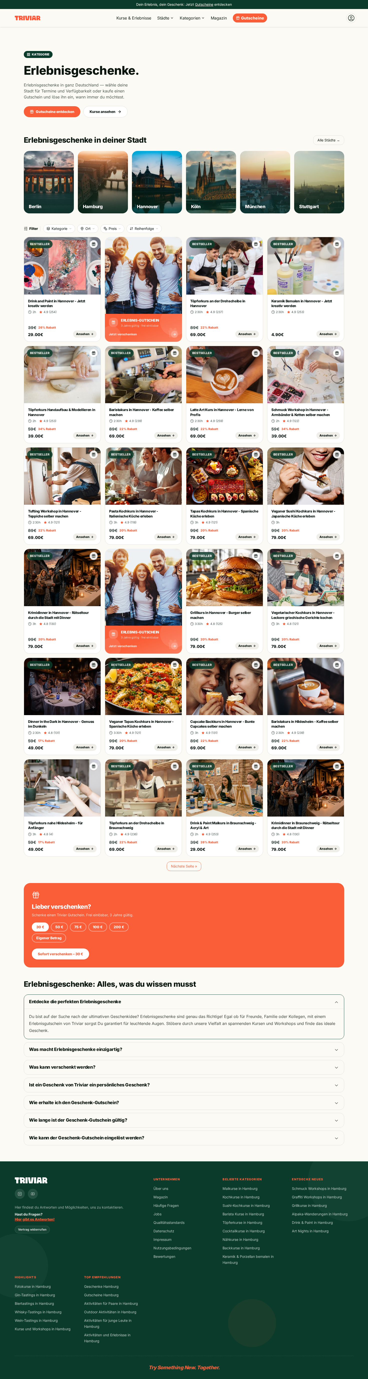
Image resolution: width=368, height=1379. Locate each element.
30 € (40, 927)
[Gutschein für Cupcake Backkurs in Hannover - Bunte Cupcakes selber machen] (256, 665)
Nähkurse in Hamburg (240, 1239)
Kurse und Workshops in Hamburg (43, 1329)
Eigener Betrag (49, 938)
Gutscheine (252, 17)
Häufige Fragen (166, 1205)
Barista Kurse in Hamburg (243, 1214)
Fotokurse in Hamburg (33, 1286)
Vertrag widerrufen (32, 1229)
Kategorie (59, 228)
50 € (59, 927)
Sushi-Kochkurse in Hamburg (246, 1205)
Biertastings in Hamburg (34, 1303)
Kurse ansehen (102, 111)
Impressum (162, 1239)
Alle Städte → (328, 140)
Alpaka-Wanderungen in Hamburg (320, 1214)
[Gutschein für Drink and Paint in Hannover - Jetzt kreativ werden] (94, 244)
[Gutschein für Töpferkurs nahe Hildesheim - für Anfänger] (94, 766)
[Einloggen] (351, 18)
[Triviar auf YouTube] (33, 1194)
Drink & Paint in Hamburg (312, 1222)
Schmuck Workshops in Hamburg (319, 1188)
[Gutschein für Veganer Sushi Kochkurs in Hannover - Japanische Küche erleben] (337, 455)
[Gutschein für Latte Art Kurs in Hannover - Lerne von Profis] (256, 353)
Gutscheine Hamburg (101, 1295)
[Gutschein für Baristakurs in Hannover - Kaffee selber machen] (175, 353)
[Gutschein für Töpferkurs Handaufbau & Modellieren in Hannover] (94, 353)
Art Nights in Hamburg (310, 1231)
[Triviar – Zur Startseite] (27, 18)
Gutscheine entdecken (55, 111)
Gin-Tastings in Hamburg (35, 1295)
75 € (78, 927)
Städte (163, 17)
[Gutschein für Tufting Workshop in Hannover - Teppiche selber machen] (94, 455)
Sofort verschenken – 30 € (60, 954)
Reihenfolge (144, 228)
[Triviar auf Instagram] (20, 1194)
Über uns (160, 1188)
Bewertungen (164, 1256)
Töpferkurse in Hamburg (242, 1222)
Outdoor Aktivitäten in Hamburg (110, 1312)
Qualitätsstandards (169, 1222)
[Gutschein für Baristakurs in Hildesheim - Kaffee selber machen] (337, 665)
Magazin (219, 17)
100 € (98, 927)
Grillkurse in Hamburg (309, 1205)
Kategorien (190, 17)
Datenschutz (163, 1231)
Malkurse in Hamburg (240, 1188)
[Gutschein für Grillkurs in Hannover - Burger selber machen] (256, 556)
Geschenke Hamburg (101, 1286)
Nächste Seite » (184, 866)
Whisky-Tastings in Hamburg (38, 1312)
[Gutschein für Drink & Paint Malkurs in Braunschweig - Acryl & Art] (256, 766)
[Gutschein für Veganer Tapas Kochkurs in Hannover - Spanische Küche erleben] (175, 665)
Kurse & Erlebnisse (133, 17)
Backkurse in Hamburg (241, 1248)
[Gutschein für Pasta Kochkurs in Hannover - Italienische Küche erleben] (175, 455)
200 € (119, 927)
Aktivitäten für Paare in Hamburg (111, 1303)
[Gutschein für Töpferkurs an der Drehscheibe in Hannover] (256, 244)
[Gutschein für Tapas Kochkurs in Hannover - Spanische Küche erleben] (256, 455)
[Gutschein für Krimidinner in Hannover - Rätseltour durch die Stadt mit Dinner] (94, 556)
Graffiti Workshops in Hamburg (317, 1197)
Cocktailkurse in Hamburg (244, 1231)
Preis (113, 228)
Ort (88, 228)
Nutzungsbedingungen (172, 1248)
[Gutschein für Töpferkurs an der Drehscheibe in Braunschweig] (175, 766)
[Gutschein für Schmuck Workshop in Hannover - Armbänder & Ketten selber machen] (337, 353)
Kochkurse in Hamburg (241, 1197)
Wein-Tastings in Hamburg (36, 1320)
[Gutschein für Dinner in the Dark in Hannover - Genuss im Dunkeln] (94, 665)
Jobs (157, 1214)
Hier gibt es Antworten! (35, 1219)
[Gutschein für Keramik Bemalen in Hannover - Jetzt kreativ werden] (337, 244)
